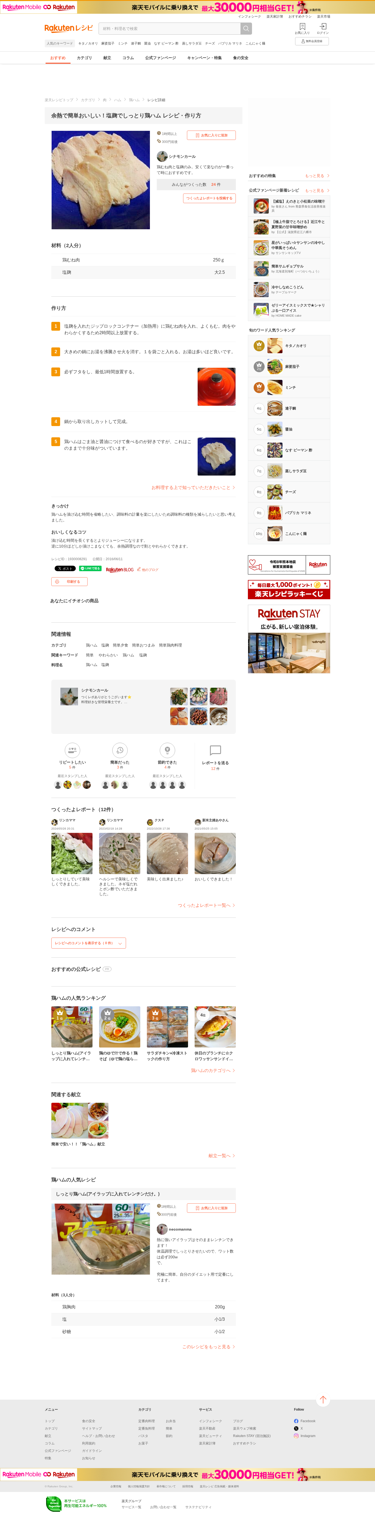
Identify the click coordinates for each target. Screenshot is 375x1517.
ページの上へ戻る (323, 1399)
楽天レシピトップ (59, 100)
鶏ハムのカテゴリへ (211, 1070)
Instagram (308, 1436)
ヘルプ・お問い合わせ (98, 1436)
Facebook (308, 1421)
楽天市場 (323, 16)
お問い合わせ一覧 (163, 1507)
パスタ (143, 1436)
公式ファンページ (160, 58)
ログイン (323, 32)
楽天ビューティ (210, 1436)
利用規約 (88, 1443)
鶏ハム (134, 100)
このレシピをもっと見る (206, 1346)
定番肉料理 (146, 1421)
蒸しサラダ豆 (192, 43)
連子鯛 (136, 43)
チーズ (210, 43)
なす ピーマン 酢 (166, 43)
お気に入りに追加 (214, 135)
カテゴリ (84, 58)
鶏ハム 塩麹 (97, 664)
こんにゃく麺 (255, 43)
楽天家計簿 (275, 16)
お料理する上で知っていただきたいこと (191, 487)
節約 (169, 1436)
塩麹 (66, 272)
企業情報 (115, 1486)
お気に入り (302, 32)
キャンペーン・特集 (204, 58)
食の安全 (240, 58)
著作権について (166, 1486)
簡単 (90, 655)
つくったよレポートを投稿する (209, 198)
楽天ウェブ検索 (244, 1428)
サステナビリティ (198, 1507)
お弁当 (171, 1421)
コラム (128, 58)
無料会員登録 (314, 41)
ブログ (238, 1421)
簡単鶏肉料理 (170, 645)
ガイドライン (92, 1451)
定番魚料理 (146, 1428)
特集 (48, 1458)
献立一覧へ (220, 1155)
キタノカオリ (88, 43)
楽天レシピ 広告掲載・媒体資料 (219, 1486)
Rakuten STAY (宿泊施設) (252, 1436)
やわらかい (108, 655)
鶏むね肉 (71, 260)
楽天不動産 (207, 1428)
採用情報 (187, 1486)
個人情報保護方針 (139, 1486)
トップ (50, 1421)
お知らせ (88, 1458)
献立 (107, 58)
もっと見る (314, 176)
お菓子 (143, 1443)
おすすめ (58, 58)
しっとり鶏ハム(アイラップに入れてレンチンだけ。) (107, 1194)
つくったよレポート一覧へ (204, 905)
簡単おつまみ (143, 645)
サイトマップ (92, 1428)
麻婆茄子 (107, 43)
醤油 (147, 43)
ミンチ (123, 43)
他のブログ (149, 570)
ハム (117, 100)
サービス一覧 (131, 1507)
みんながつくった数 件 (196, 184)
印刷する (73, 582)
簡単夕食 (120, 645)
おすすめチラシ (300, 16)
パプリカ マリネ (230, 43)
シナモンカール (94, 690)
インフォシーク (249, 16)
